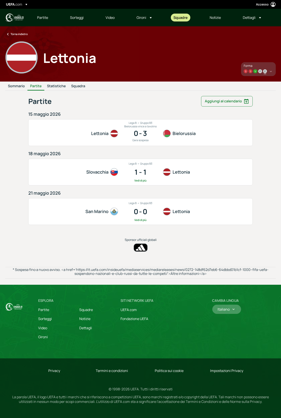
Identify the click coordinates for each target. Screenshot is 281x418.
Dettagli (85, 328)
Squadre (86, 309)
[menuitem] (48, 17)
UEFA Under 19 (14, 17)
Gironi (43, 336)
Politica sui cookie (169, 370)
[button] (144, 17)
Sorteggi (45, 318)
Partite (36, 86)
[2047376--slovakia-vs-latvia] (140, 172)
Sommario (16, 86)
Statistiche (56, 86)
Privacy (54, 370)
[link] (42, 17)
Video (42, 328)
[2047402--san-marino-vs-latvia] (140, 211)
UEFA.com (129, 309)
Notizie (84, 318)
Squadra (78, 86)
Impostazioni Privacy (226, 370)
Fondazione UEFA (134, 318)
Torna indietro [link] (19, 34)
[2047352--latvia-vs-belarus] (140, 132)
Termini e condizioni (112, 370)
